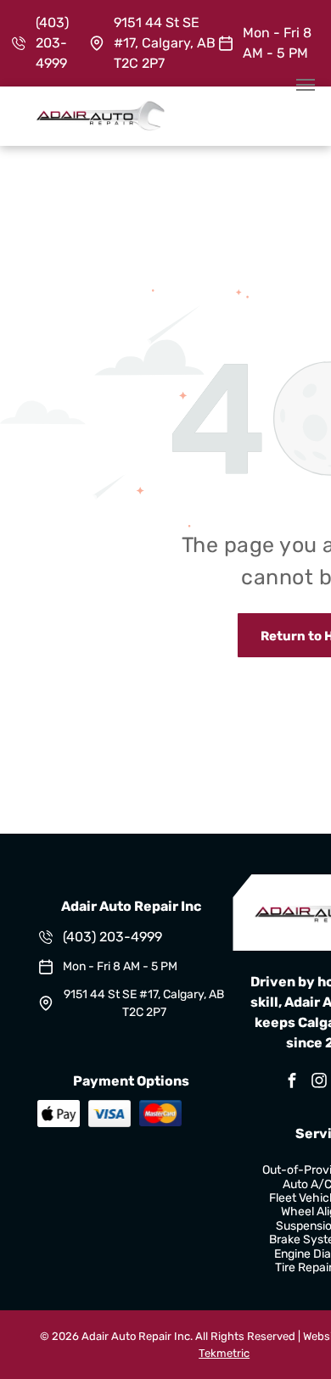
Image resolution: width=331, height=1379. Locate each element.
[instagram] (319, 1083)
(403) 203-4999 (52, 42)
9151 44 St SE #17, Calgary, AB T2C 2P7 (165, 42)
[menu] (306, 85)
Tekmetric (224, 1353)
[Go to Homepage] (100, 108)
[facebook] (292, 1083)
